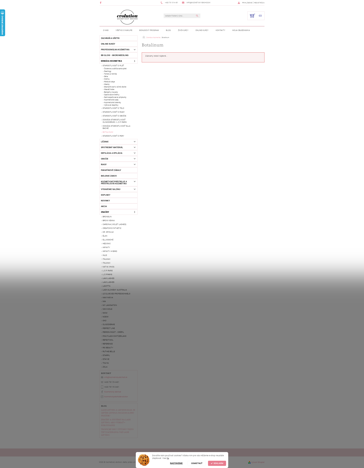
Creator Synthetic (112, 228)
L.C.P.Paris (107, 274)
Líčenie (104, 142)
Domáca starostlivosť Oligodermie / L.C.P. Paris (115, 121)
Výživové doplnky (111, 105)
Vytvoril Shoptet (257, 462)
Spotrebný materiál (112, 147)
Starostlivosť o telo (113, 108)
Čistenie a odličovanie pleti (115, 68)
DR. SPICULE (108, 232)
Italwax (106, 263)
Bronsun (107, 217)
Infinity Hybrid (110, 251)
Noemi (105, 317)
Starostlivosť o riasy (114, 112)
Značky (105, 212)
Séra (106, 76)
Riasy (104, 164)
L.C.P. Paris (108, 271)
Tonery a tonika (110, 74)
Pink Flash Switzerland (114, 336)
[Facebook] (101, 2)
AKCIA (104, 206)
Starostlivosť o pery (113, 136)
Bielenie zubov (109, 176)
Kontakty (220, 30)
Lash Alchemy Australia (115, 290)
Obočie (104, 159)
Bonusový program (149, 30)
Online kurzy (202, 30)
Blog (168, 30)
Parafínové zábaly (111, 170)
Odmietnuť (196, 463)
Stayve (106, 359)
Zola (105, 367)
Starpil (106, 355)
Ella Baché (108, 240)
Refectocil (108, 340)
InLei (105, 255)
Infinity (106, 247)
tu (168, 458)
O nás (106, 30)
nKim (105, 313)
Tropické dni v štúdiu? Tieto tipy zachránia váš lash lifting (117, 432)
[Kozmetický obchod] (127, 17)
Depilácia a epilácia (111, 153)
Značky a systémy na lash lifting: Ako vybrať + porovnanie (116, 422)
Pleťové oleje (109, 82)
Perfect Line (109, 328)
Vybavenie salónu (110, 189)
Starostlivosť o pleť (113, 65)
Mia (104, 301)
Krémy (107, 79)
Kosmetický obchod (112, 392)
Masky (107, 84)
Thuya (106, 363)
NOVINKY (105, 200)
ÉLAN (105, 236)
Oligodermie (109, 324)
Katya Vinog (108, 267)
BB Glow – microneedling (115, 55)
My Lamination (110, 305)
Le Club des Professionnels (116, 294)
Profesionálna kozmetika (115, 49)
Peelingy (107, 71)
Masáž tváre (109, 89)
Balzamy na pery (111, 92)
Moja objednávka (241, 30)
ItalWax (106, 259)
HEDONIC (107, 243)
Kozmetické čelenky (112, 102)
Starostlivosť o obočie (114, 116)
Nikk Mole (107, 309)
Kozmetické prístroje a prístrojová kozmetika (114, 182)
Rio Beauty (108, 348)
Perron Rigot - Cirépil (113, 332)
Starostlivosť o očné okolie (115, 87)
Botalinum (108, 132)
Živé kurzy (183, 30)
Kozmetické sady (111, 100)
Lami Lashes (108, 282)
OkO (104, 320)
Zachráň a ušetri (110, 38)
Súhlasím (218, 463)
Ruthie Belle (109, 351)
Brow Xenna (109, 220)
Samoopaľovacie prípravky (115, 97)
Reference (108, 344)
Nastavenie (176, 463)
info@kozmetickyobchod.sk (115, 377)
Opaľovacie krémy (111, 95)
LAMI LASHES (108, 278)
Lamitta (106, 286)
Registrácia (259, 3)
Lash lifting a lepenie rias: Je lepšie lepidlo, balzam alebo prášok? (118, 412)
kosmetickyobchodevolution (116, 397)
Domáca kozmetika (111, 61)
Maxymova (108, 297)
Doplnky (105, 195)
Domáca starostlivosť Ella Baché (116, 127)
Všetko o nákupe (124, 30)
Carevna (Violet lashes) (114, 224)
